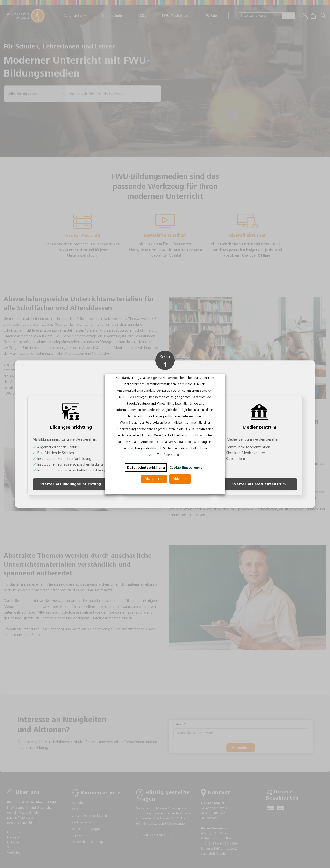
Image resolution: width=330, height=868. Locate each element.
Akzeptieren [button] (154, 479)
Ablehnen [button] (180, 479)
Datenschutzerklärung (146, 467)
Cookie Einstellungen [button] (186, 467)
